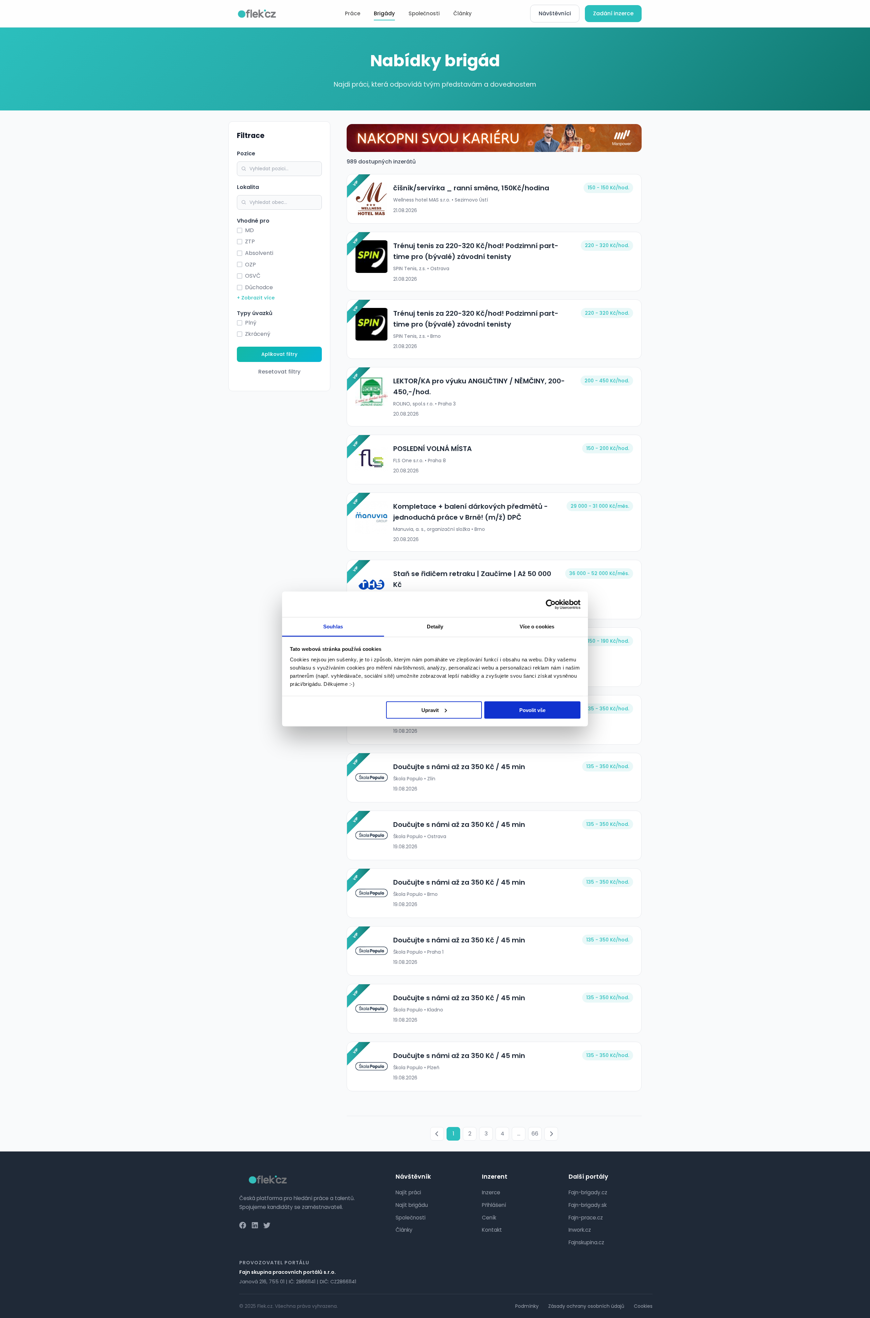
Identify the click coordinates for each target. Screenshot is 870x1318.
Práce (352, 13)
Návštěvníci (555, 13)
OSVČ (252, 276)
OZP (250, 264)
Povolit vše (532, 710)
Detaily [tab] (435, 626)
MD (249, 230)
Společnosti (424, 13)
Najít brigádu (412, 1205)
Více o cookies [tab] (537, 626)
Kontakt (492, 1229)
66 (535, 1134)
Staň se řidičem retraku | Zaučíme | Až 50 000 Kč (472, 579)
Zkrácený (257, 334)
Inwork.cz (580, 1229)
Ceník (489, 1217)
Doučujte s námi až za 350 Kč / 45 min (459, 766)
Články (462, 13)
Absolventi (259, 253)
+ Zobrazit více (256, 297)
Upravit (430, 710)
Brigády (384, 13)
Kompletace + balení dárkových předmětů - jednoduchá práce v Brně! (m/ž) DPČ (470, 512)
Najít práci (408, 1192)
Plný (250, 323)
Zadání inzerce (613, 13)
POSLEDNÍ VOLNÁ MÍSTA (432, 448)
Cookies (643, 1306)
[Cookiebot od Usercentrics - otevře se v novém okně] (550, 604)
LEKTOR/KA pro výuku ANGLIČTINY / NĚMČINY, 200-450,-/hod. (479, 386)
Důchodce (259, 287)
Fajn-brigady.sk (588, 1205)
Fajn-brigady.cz (588, 1192)
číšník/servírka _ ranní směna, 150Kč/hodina (471, 188)
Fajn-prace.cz (586, 1217)
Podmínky (527, 1306)
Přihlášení (494, 1205)
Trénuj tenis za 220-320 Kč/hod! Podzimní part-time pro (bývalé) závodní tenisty (475, 251)
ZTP (250, 241)
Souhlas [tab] (333, 626)
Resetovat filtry (279, 372)
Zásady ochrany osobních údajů (586, 1306)
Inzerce (491, 1192)
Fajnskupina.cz (586, 1242)
